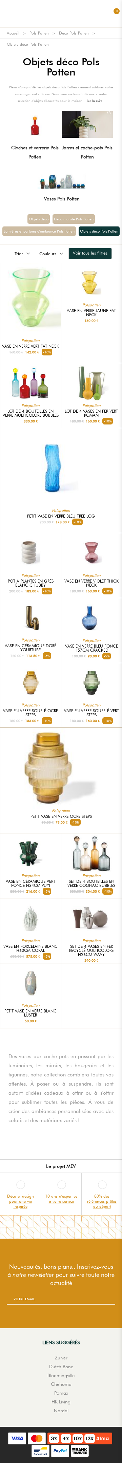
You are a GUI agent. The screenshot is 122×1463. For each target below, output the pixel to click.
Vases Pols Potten (62, 198)
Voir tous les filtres (90, 253)
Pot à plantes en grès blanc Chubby (31, 583)
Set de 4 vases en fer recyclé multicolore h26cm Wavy (91, 950)
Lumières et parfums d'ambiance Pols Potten (39, 231)
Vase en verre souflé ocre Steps (30, 713)
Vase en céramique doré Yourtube (30, 648)
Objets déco (38, 219)
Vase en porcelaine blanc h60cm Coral (30, 948)
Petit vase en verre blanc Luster (30, 1013)
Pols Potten (39, 33)
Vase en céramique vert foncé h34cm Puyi (30, 883)
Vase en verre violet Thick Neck (91, 583)
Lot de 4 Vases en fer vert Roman (91, 413)
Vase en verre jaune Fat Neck (91, 313)
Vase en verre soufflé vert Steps (91, 713)
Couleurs (47, 253)
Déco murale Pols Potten (74, 219)
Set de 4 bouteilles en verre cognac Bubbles (91, 883)
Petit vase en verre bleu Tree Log (61, 516)
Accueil (13, 33)
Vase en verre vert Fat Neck (30, 346)
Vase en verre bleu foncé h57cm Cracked (91, 648)
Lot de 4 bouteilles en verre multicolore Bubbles (31, 413)
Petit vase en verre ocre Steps (61, 816)
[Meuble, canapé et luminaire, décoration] (61, 13)
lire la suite (94, 101)
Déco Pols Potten (74, 33)
